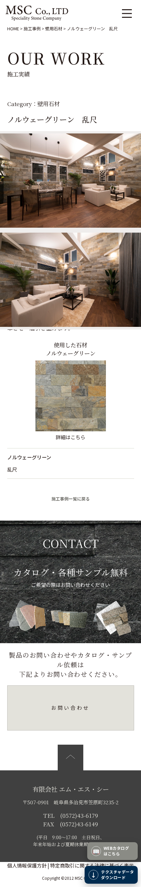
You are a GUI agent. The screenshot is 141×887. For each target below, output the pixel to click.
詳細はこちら (70, 437)
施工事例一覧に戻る (70, 499)
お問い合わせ (70, 707)
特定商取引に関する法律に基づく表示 (92, 865)
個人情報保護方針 (27, 865)
